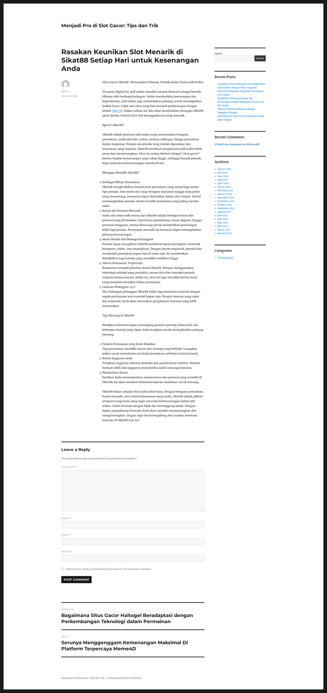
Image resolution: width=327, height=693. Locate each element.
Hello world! (253, 144)
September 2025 (226, 208)
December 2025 (225, 197)
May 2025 (222, 222)
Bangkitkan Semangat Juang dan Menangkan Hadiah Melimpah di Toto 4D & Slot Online (240, 102)
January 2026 (224, 194)
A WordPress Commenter (228, 144)
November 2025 (226, 201)
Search (218, 53)
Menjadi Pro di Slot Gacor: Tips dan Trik (109, 25)
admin (65, 91)
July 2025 (222, 215)
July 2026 (222, 172)
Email (66, 535)
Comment (69, 467)
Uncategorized (225, 257)
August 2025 (224, 211)
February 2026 (225, 190)
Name (66, 518)
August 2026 (224, 169)
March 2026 (224, 186)
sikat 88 (117, 110)
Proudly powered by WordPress (124, 678)
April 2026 (223, 183)
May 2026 (222, 179)
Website (67, 551)
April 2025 (223, 226)
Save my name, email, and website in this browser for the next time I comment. (108, 569)
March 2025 (223, 229)
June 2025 (222, 219)
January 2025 (224, 233)
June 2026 (222, 176)
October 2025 (224, 204)
